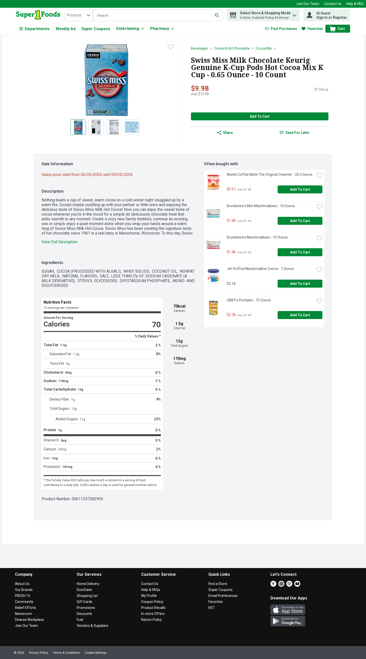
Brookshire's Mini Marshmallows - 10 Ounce (261, 206)
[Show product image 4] (132, 127)
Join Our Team (307, 4)
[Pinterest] (281, 585)
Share (228, 133)
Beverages (199, 48)
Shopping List (87, 596)
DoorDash (84, 590)
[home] (39, 15)
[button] (295, 14)
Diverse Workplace (29, 620)
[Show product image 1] (78, 127)
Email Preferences (223, 596)
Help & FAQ (355, 4)
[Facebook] (273, 585)
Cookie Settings (96, 653)
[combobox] (79, 15)
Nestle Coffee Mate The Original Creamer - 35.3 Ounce (269, 174)
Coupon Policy (152, 602)
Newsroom (23, 614)
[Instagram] (289, 585)
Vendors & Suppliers (92, 626)
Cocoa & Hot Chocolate (232, 48)
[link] (280, 28)
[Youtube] (297, 585)
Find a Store (217, 584)
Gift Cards (84, 602)
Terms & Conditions (66, 653)
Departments (37, 28)
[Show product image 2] (96, 127)
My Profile (149, 596)
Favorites (215, 602)
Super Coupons (95, 28)
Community (24, 602)
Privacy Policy (38, 653)
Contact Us (332, 4)
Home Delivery (88, 584)
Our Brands (24, 590)
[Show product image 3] (114, 127)
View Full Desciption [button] (59, 242)
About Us (22, 584)
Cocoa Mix (264, 48)
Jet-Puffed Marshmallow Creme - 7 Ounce (260, 269)
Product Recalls (153, 608)
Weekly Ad (65, 28)
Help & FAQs (150, 590)
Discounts (84, 614)
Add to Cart (260, 116)
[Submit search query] (217, 15)
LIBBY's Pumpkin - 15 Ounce (249, 300)
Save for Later (297, 133)
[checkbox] (171, 47)
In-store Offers (153, 614)
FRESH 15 (22, 596)
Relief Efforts (25, 608)
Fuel (80, 620)
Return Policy (151, 620)
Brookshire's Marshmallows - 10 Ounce (257, 237)
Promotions (86, 608)
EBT (211, 608)
